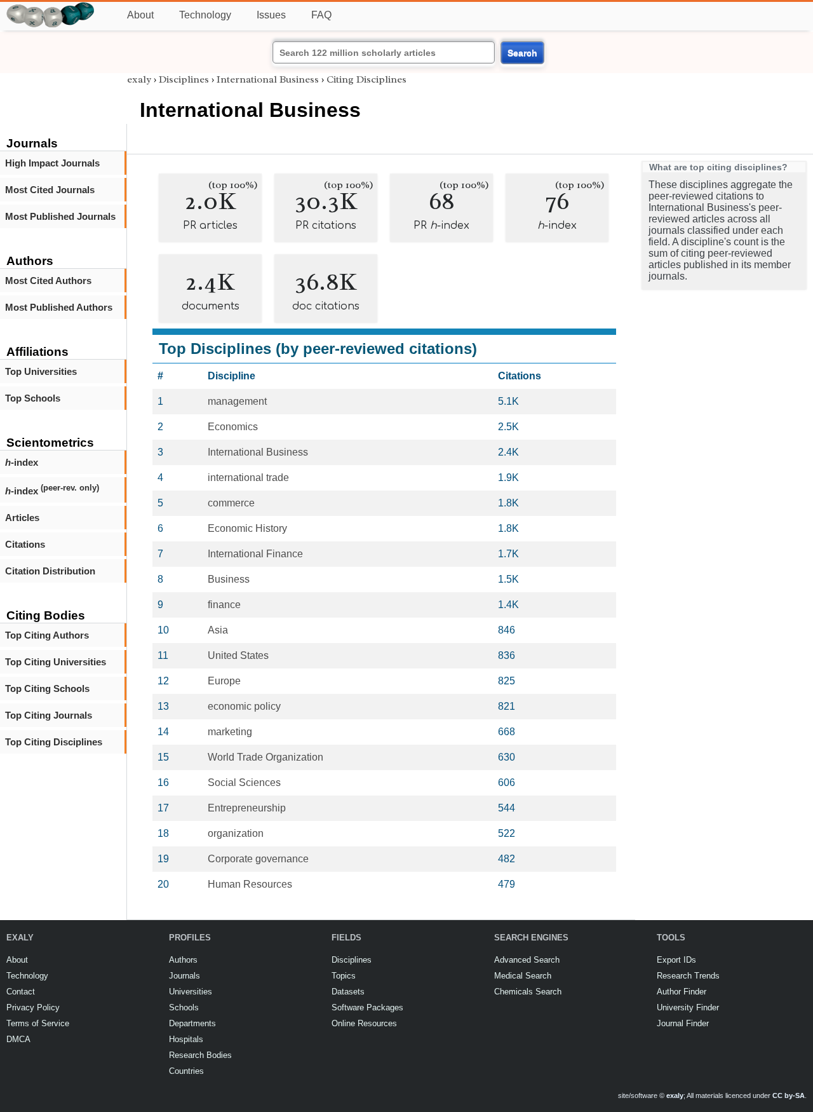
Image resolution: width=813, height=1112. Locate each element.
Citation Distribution (50, 571)
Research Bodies (200, 1055)
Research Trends (688, 975)
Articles (22, 517)
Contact (20, 991)
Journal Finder (683, 1023)
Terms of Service (37, 1023)
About (140, 15)
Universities (190, 991)
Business (229, 579)
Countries (186, 1071)
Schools (184, 1007)
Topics (344, 975)
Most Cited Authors (48, 280)
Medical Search (522, 975)
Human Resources (250, 884)
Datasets (348, 991)
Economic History (247, 528)
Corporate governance (258, 858)
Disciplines (184, 79)
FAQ (321, 15)
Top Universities (41, 371)
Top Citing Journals (48, 715)
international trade (248, 477)
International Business (268, 79)
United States (238, 655)
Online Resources (364, 1023)
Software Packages (367, 1007)
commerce (231, 503)
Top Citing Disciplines (53, 741)
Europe (224, 680)
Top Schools (32, 398)
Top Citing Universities (55, 661)
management (237, 401)
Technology (205, 15)
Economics (233, 426)
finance (224, 604)
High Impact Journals (52, 163)
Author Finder (681, 991)
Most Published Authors (58, 307)
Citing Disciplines (366, 79)
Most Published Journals (60, 216)
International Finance (255, 553)
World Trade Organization (265, 757)
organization (236, 833)
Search (522, 53)
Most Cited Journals (50, 189)
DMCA (18, 1039)
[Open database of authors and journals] (51, 7)
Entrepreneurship (247, 808)
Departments (192, 1023)
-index (21, 462)
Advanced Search (527, 960)
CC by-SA (788, 1095)
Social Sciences (244, 782)
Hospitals (186, 1039)
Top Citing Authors (47, 635)
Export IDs (676, 960)
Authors (183, 960)
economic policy (244, 706)
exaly (139, 79)
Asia (218, 630)
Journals (184, 975)
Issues (271, 15)
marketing (230, 731)
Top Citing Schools (47, 688)
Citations (25, 544)
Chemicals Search (527, 991)
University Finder (688, 1007)
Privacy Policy (33, 1007)
